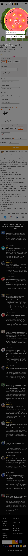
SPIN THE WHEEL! (15, 36)
